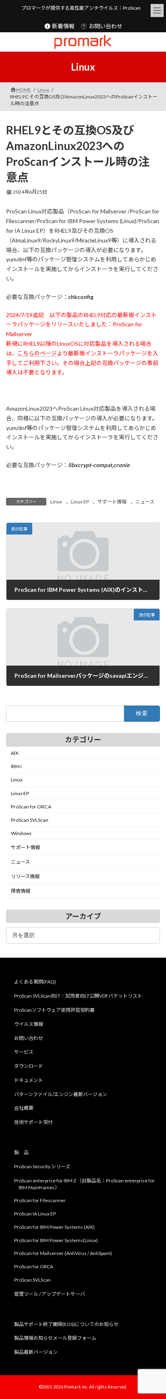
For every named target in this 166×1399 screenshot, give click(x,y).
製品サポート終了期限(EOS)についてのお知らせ (66, 1324)
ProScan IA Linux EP (35, 1214)
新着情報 (63, 26)
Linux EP (80, 502)
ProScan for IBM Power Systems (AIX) (54, 1227)
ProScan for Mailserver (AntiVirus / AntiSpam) (63, 1253)
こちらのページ (37, 353)
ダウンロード (28, 1066)
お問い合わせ (104, 26)
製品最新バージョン (36, 1352)
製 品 (21, 1152)
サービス (23, 1052)
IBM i (16, 767)
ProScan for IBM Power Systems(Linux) (56, 1240)
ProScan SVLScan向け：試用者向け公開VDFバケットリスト (78, 996)
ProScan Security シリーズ (42, 1166)
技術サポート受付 (33, 1122)
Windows (21, 833)
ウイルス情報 (28, 1024)
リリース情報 (25, 877)
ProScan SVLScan (29, 820)
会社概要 (23, 1108)
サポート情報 (112, 502)
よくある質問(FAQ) (35, 982)
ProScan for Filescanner (40, 1200)
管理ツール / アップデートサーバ (49, 1294)
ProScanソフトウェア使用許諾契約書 (54, 1010)
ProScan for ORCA (31, 807)
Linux (56, 502)
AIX (15, 753)
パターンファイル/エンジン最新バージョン (60, 1094)
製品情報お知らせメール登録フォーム (55, 1338)
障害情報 (20, 891)
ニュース (144, 502)
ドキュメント (28, 1080)
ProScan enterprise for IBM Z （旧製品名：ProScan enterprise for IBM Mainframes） (84, 1183)
